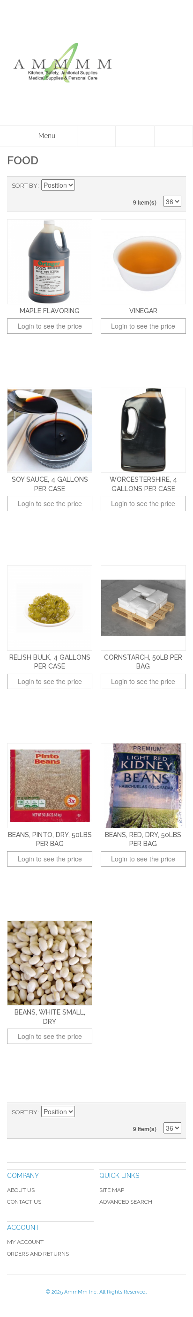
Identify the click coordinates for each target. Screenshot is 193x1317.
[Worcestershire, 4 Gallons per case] (143, 430)
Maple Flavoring (50, 311)
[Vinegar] (143, 261)
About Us (21, 1190)
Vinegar (143, 311)
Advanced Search (125, 1202)
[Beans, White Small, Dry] (49, 963)
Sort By (24, 185)
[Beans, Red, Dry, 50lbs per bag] (143, 785)
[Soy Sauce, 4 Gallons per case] (49, 430)
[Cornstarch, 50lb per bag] (143, 607)
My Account (25, 1242)
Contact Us (24, 1202)
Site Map (111, 1190)
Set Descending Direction (83, 186)
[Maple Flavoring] (49, 261)
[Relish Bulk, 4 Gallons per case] (49, 607)
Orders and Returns (38, 1254)
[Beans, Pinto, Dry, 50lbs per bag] (49, 785)
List (174, 186)
